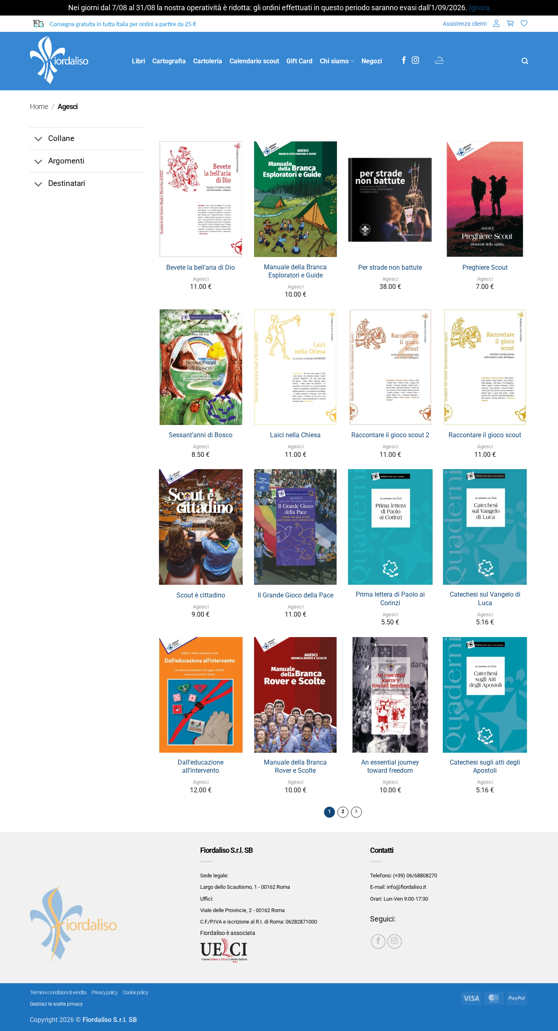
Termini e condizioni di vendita (58, 992)
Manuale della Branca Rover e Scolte (295, 766)
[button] (496, 24)
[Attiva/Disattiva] (38, 139)
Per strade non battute (390, 267)
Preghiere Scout (485, 267)
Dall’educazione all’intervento (200, 766)
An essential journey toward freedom (390, 766)
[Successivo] (356, 812)
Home (39, 107)
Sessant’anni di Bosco (200, 435)
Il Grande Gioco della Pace (295, 595)
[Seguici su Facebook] (404, 61)
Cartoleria (207, 61)
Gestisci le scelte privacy (56, 1004)
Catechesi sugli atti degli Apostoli (485, 766)
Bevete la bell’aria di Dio (200, 267)
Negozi (372, 61)
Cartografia (169, 61)
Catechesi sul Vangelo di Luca (485, 598)
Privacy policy (104, 992)
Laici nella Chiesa (295, 435)
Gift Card (299, 61)
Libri (138, 61)
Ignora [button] (479, 8)
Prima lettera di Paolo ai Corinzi (390, 598)
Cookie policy (135, 992)
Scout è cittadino (200, 595)
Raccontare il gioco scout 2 (390, 435)
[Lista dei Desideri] (524, 24)
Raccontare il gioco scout (485, 435)
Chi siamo (334, 61)
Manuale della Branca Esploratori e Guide (295, 271)
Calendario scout (254, 61)
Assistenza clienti (465, 23)
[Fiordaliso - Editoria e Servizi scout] (75, 61)
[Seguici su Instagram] (415, 61)
